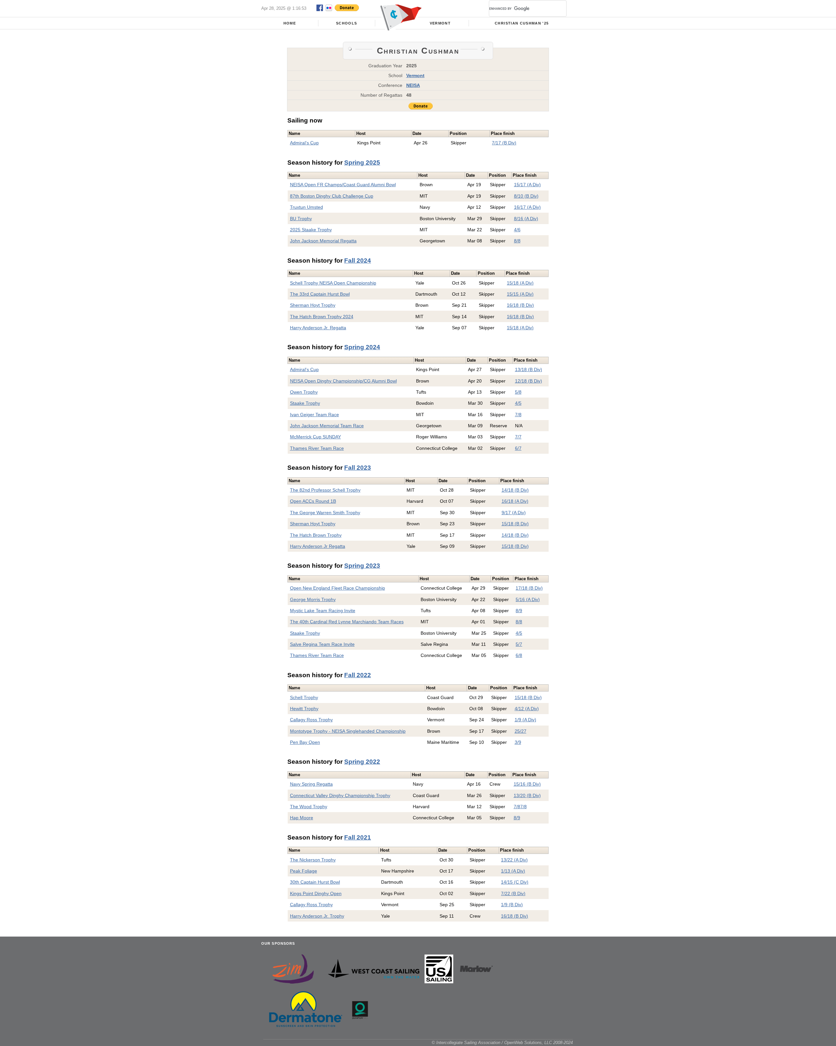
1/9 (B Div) (512, 904)
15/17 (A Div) (527, 184)
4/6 (517, 229)
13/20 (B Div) (527, 795)
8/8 (517, 240)
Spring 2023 (362, 565)
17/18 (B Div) (529, 588)
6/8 (519, 655)
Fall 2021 (357, 837)
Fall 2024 (357, 260)
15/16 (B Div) (527, 784)
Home (289, 23)
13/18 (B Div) (528, 369)
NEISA (413, 85)
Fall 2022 (357, 675)
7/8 (518, 414)
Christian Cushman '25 (522, 23)
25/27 (520, 731)
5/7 (519, 644)
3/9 (518, 742)
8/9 (519, 610)
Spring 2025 (362, 162)
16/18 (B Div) (520, 305)
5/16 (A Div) (528, 599)
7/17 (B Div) (504, 142)
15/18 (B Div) (515, 523)
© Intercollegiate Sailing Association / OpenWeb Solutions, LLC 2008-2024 (502, 1042)
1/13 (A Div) (513, 871)
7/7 (518, 436)
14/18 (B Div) (515, 490)
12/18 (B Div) (528, 381)
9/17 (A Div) (514, 512)
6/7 (518, 448)
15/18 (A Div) (520, 283)
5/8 (518, 392)
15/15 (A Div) (520, 294)
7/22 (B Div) (513, 893)
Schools (346, 23)
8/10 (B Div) (526, 196)
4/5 (518, 403)
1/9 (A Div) (525, 719)
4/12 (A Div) (527, 708)
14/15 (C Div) (514, 882)
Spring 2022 (362, 761)
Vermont (440, 23)
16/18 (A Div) (515, 501)
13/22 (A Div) (514, 859)
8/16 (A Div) (526, 218)
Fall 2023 (357, 467)
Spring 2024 (362, 347)
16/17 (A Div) (527, 207)
